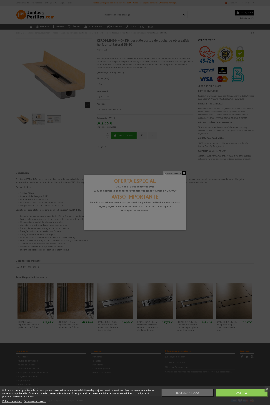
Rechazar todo (187, 393)
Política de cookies (12, 400)
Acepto (241, 393)
